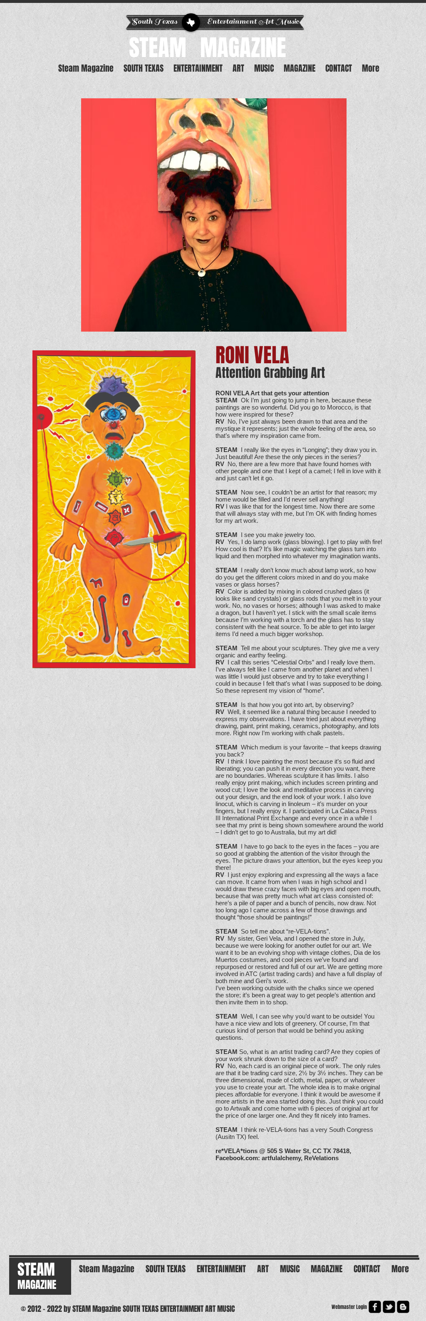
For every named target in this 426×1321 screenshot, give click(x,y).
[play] (334, 319)
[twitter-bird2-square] (389, 1307)
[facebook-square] (375, 1307)
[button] (214, 215)
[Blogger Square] (403, 1307)
